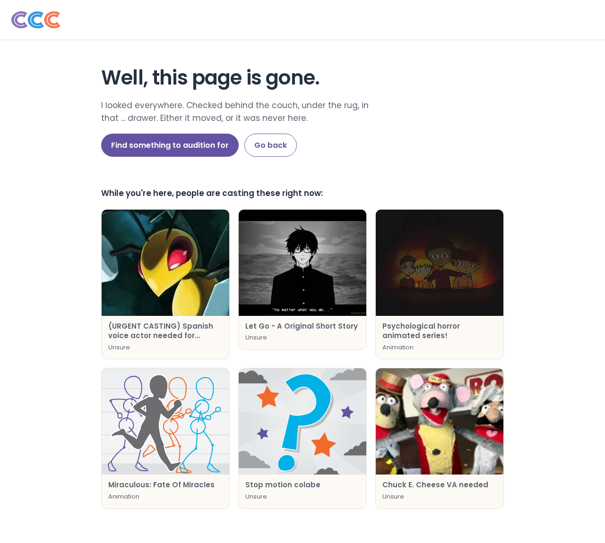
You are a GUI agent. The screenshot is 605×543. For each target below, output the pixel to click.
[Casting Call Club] (302, 19)
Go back (270, 145)
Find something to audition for (170, 145)
